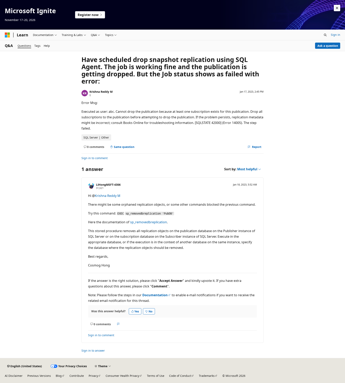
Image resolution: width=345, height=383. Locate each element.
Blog (59, 376)
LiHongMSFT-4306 (108, 185)
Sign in (335, 35)
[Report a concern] (118, 324)
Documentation (155, 295)
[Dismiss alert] (337, 8)
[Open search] (325, 35)
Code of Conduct (180, 376)
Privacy (93, 376)
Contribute (76, 376)
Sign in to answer (93, 350)
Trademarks (207, 376)
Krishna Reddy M (101, 92)
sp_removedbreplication (148, 222)
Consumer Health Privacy (122, 376)
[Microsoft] (7, 35)
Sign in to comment (94, 158)
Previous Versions (39, 376)
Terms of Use (155, 376)
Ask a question (327, 46)
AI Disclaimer (14, 376)
